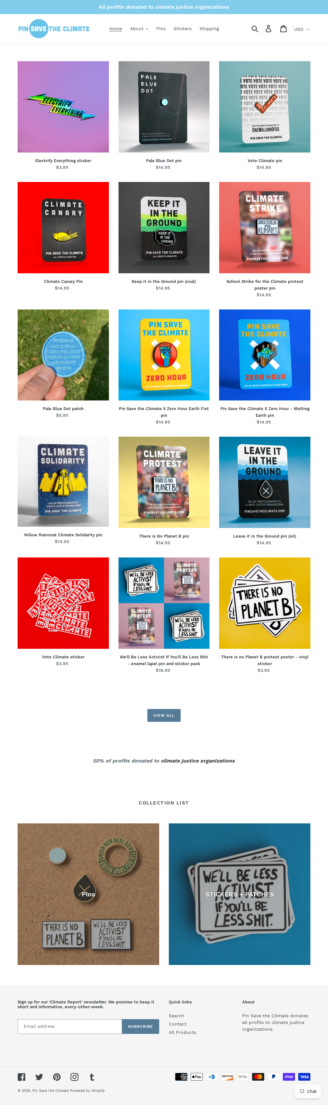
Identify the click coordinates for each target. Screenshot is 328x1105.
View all (164, 715)
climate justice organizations (198, 761)
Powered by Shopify (87, 1091)
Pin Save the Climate (50, 1091)
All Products (182, 1032)
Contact (178, 1024)
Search (176, 1015)
